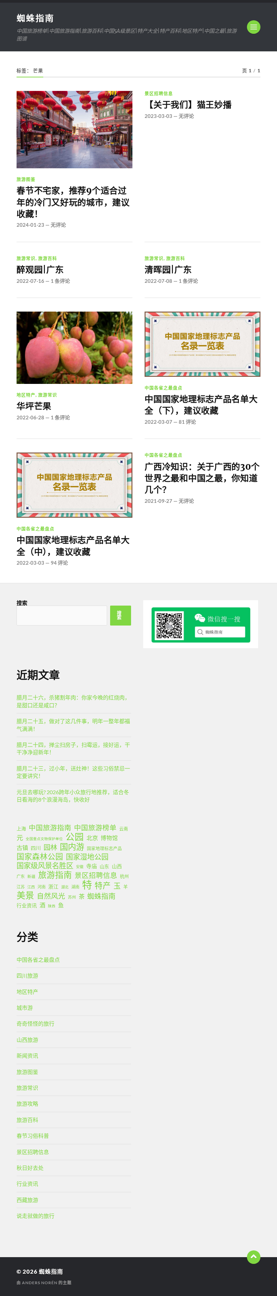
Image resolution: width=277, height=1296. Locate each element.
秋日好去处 (30, 1168)
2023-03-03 (158, 116)
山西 (117, 866)
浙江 (53, 886)
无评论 (58, 225)
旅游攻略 (27, 1103)
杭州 (124, 876)
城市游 (25, 1007)
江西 (31, 887)
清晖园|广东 (168, 269)
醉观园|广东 (40, 269)
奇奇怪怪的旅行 (35, 1023)
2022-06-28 (30, 417)
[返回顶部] (253, 1257)
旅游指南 (55, 875)
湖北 (65, 887)
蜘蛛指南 (35, 18)
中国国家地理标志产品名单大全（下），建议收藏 (201, 405)
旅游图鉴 (26, 179)
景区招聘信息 (159, 93)
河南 (41, 886)
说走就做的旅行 (35, 1216)
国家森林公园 (40, 857)
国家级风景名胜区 (45, 865)
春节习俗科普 (33, 1135)
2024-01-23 (30, 225)
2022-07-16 (30, 281)
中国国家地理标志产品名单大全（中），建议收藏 (73, 546)
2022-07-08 (158, 281)
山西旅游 (27, 1039)
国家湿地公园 (87, 857)
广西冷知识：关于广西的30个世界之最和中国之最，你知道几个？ (202, 478)
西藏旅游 (27, 1200)
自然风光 (51, 896)
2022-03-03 (30, 563)
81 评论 (187, 422)
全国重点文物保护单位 (44, 838)
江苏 (21, 886)
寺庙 (91, 866)
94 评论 (59, 563)
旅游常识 (26, 258)
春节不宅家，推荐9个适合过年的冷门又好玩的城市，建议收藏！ (73, 202)
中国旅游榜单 (95, 828)
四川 (36, 848)
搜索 (22, 603)
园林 (50, 847)
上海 (21, 828)
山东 (104, 866)
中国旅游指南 (50, 828)
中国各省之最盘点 (163, 387)
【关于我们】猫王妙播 (188, 104)
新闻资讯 (27, 1055)
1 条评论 (60, 281)
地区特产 (26, 394)
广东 (21, 876)
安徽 (79, 866)
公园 (75, 837)
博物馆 (109, 838)
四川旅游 (27, 975)
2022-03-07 (158, 422)
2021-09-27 (158, 501)
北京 (92, 837)
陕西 (51, 906)
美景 (25, 895)
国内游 (72, 847)
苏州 (72, 897)
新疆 (31, 876)
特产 (103, 885)
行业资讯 (27, 905)
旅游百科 (47, 258)
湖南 (75, 886)
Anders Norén (39, 1282)
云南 (123, 828)
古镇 (22, 847)
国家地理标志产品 (104, 848)
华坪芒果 (34, 406)
